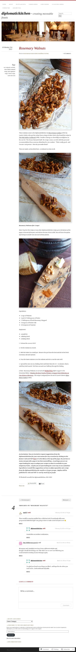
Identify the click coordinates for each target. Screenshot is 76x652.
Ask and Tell (17, 8)
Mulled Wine (49, 371)
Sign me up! (10, 635)
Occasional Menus (58, 4)
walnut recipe (11, 73)
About (11, 4)
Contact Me (6, 8)
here (34, 459)
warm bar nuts (11, 75)
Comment (66, 605)
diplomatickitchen (15, 13)
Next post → (66, 500)
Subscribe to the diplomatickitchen (21, 625)
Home (4, 4)
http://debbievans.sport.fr (30, 542)
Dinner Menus (33, 4)
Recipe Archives (21, 4)
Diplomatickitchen (14, 642)
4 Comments (67, 53)
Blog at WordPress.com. (14, 650)
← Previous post (24, 500)
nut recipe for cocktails (9, 67)
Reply (20, 523)
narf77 (25, 512)
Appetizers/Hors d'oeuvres (42, 53)
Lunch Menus (45, 4)
